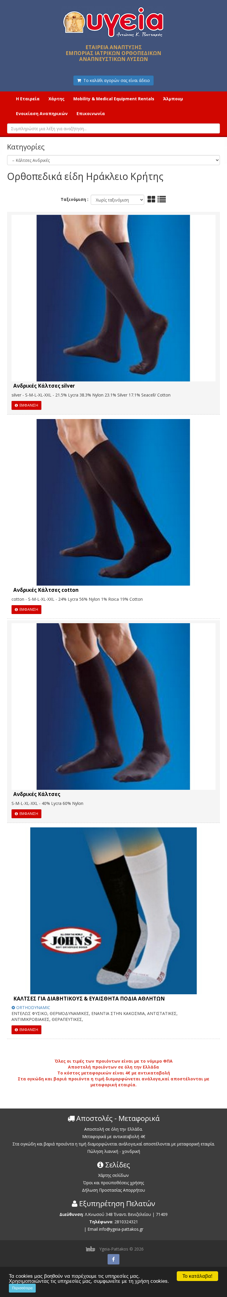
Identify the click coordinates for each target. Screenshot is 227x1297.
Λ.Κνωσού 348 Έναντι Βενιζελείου (118, 1214)
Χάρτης (56, 98)
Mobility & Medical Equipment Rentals (113, 98)
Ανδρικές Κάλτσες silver (44, 385)
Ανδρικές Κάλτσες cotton (46, 590)
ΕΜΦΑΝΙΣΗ (28, 405)
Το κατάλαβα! (197, 1276)
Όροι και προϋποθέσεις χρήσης (113, 1182)
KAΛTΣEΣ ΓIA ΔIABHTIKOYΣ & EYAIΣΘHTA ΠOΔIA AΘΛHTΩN (89, 998)
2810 (119, 1222)
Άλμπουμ (173, 98)
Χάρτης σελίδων (113, 1175)
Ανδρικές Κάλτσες (36, 794)
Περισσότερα (22, 1288)
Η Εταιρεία (28, 98)
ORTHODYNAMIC (32, 1007)
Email (92, 1229)
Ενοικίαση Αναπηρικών (42, 113)
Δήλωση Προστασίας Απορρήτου (113, 1190)
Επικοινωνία (91, 113)
